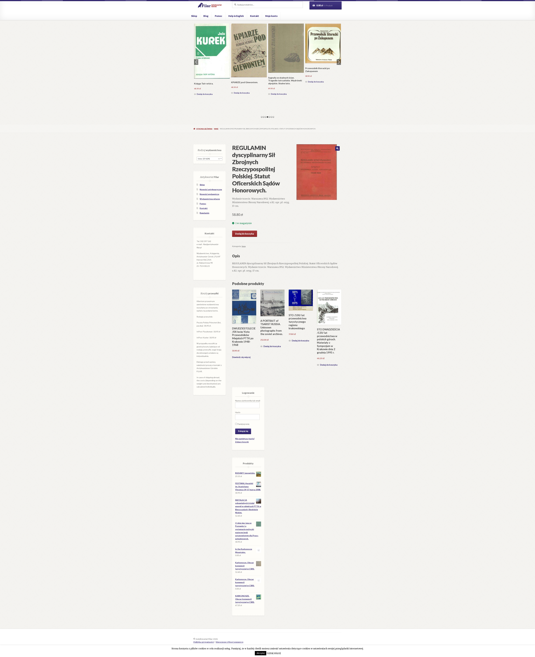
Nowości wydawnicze (209, 194)
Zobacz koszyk (242, 442)
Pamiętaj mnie (243, 424)
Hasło (237, 412)
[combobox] (209, 159)
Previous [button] (196, 62)
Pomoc (218, 16)
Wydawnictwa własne (210, 199)
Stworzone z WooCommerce (229, 642)
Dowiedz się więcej (241, 357)
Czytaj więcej (274, 653)
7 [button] (273, 117)
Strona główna (204, 129)
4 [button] (267, 117)
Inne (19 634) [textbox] (209, 158)
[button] (337, 148)
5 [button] (269, 117)
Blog (205, 16)
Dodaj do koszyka (204, 82)
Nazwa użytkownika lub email (247, 400)
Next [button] (339, 62)
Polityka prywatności (203, 642)
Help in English (236, 16)
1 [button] (261, 117)
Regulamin (204, 213)
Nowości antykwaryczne (211, 189)
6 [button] (271, 117)
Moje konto (271, 16)
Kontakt (254, 16)
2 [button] (263, 117)
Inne (216, 129)
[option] (211, 54)
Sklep (194, 16)
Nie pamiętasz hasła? (245, 438)
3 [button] (265, 117)
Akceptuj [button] (260, 653)
